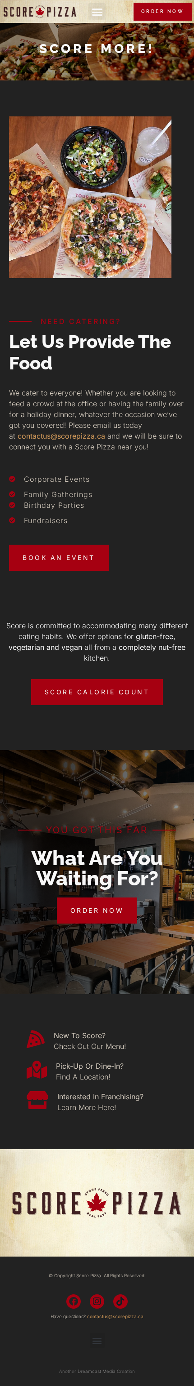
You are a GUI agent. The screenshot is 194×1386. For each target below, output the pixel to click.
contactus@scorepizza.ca (61, 435)
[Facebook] (73, 1301)
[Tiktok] (120, 1301)
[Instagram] (97, 1301)
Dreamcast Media (96, 1371)
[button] (97, 11)
